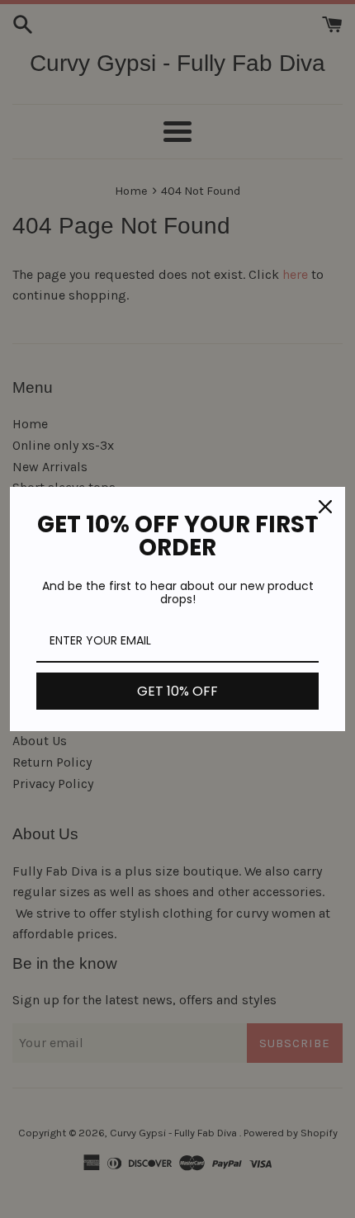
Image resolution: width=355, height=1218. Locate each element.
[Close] (325, 506)
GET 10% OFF (177, 691)
